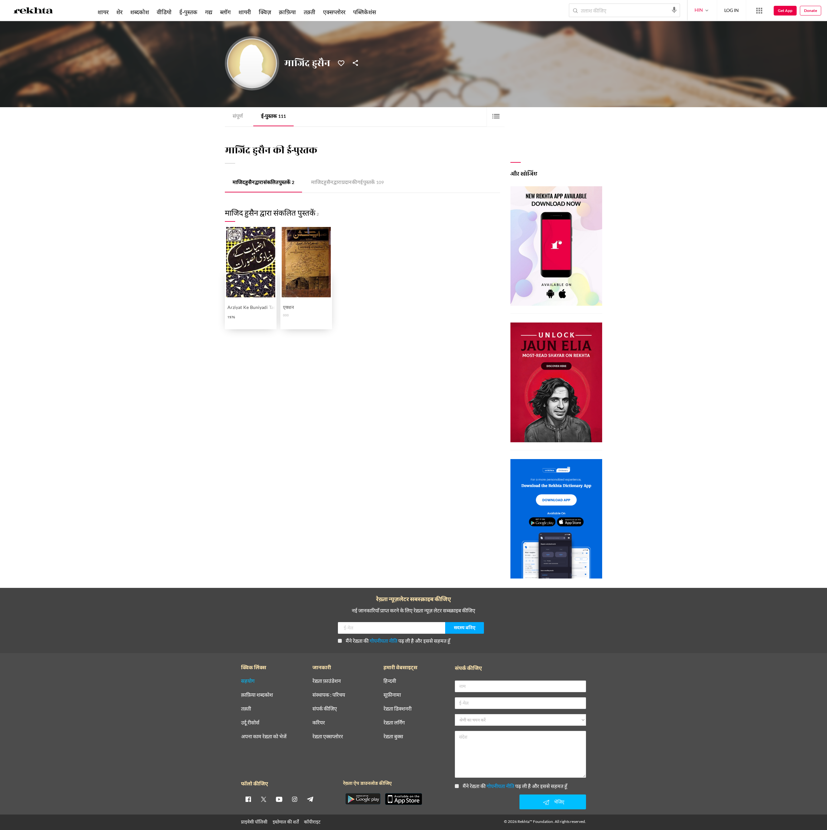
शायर (103, 11)
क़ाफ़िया (287, 11)
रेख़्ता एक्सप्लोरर (327, 736)
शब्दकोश (139, 11)
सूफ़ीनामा (392, 695)
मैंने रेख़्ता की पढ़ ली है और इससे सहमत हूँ (398, 641)
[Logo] (33, 11)
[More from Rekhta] (759, 11)
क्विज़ (265, 11)
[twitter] (263, 799)
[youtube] (279, 799)
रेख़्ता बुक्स (393, 736)
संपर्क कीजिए (324, 709)
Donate (810, 10)
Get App (785, 10)
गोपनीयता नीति (383, 641)
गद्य (208, 11)
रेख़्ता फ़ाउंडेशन (326, 681)
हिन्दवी (389, 681)
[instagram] (294, 799)
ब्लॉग (225, 11)
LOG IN (731, 10)
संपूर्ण (238, 116)
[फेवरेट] (341, 62)
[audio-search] (674, 10)
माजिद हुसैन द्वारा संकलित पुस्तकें (263, 183)
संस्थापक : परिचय (328, 695)
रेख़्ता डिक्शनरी (397, 709)
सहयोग (248, 681)
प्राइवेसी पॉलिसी (254, 822)
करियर (318, 722)
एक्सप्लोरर (334, 11)
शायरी (244, 11)
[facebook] (248, 799)
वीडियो (164, 11)
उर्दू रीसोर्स (250, 722)
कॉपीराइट (312, 822)
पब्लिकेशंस (364, 11)
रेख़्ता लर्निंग (394, 722)
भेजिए (559, 801)
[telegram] (310, 799)
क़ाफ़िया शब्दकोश (257, 695)
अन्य (388, 11)
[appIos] (403, 799)
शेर (119, 11)
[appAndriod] (362, 799)
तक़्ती (309, 11)
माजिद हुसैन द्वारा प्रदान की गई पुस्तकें (347, 183)
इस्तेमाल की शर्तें (286, 822)
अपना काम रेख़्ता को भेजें (264, 736)
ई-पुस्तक (273, 116)
